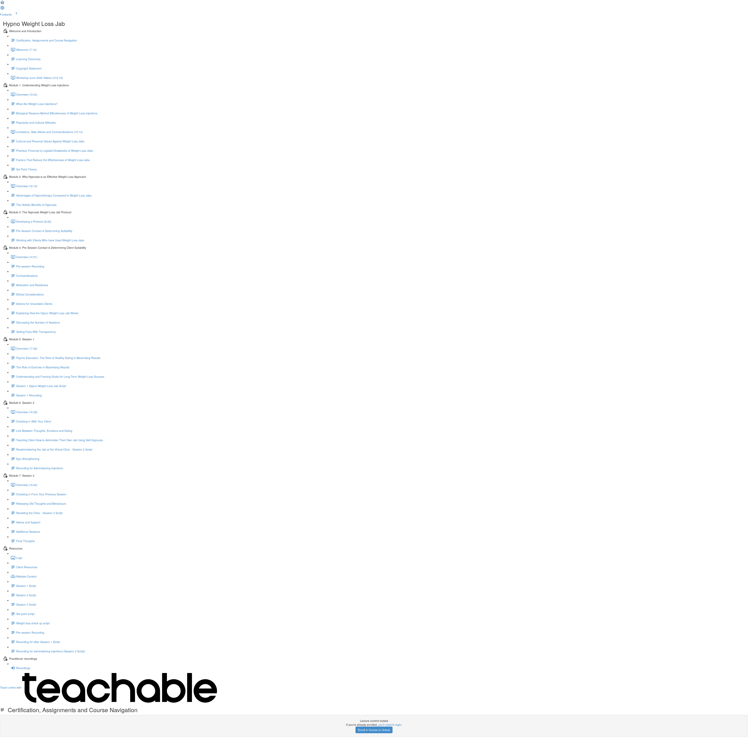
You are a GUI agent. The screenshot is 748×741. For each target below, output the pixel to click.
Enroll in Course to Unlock (374, 730)
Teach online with (11, 687)
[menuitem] (2, 9)
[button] (2, 3)
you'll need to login (389, 725)
